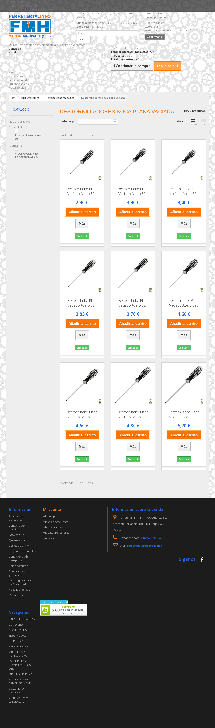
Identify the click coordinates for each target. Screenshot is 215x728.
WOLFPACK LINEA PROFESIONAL (26, 155)
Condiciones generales (17, 573)
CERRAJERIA (16, 624)
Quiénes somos (19, 540)
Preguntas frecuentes (22, 551)
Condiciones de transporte (19, 558)
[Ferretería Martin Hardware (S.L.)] (39, 27)
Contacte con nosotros (23, 6)
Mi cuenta (52, 509)
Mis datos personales (56, 533)
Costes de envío (19, 546)
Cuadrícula (193, 124)
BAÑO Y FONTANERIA (22, 619)
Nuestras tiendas (19, 589)
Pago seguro (16, 535)
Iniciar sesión (17, 2)
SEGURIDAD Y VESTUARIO (17, 690)
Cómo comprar (18, 566)
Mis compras (51, 516)
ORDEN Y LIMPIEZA (20, 674)
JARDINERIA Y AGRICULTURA (18, 653)
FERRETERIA (16, 641)
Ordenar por (68, 121)
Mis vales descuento (55, 522)
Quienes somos (19, 84)
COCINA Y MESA (19, 630)
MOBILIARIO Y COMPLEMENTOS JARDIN (20, 664)
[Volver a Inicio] (13, 98)
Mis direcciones (53, 527)
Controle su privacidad (54, 602)
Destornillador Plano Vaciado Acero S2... (82, 191)
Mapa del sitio (17, 87)
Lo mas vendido (19, 80)
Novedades (16, 76)
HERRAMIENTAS (18, 646)
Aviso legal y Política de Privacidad (21, 582)
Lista (203, 124)
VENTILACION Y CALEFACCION (18, 700)
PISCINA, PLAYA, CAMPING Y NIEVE (20, 681)
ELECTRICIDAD (17, 635)
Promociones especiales (17, 518)
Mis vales (48, 538)
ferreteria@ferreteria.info (145, 546)
